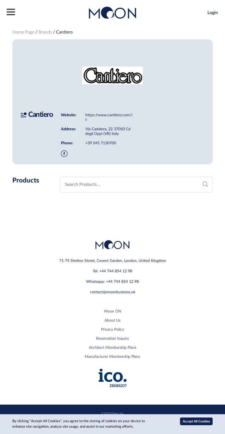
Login (212, 12)
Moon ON (112, 311)
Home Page (23, 32)
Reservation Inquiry (112, 339)
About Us (112, 320)
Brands (45, 32)
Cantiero (64, 32)
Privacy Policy (112, 329)
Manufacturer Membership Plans (112, 357)
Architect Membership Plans (112, 348)
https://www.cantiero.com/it (108, 117)
